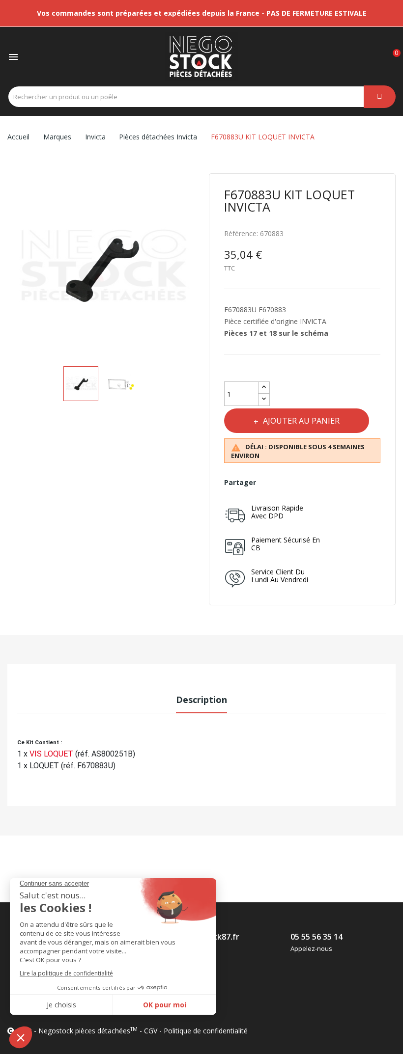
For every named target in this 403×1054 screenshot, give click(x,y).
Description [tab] (201, 699)
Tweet (292, 482)
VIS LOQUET (52, 753)
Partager (270, 482)
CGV (150, 1030)
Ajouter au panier (301, 420)
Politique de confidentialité (206, 1030)
